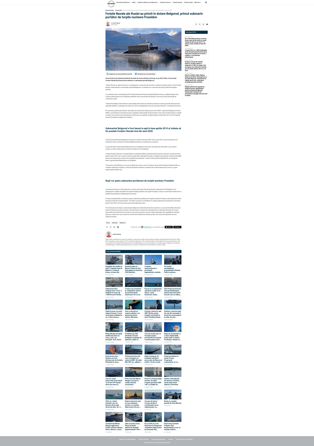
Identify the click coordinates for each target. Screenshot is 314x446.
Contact (170, 439)
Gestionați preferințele (158, 439)
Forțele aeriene (177, 2)
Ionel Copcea (116, 23)
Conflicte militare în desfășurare (147, 2)
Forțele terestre (165, 2)
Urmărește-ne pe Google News (146, 74)
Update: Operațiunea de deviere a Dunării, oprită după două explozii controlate (171, 382)
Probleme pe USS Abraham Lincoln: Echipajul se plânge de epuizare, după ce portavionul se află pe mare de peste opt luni (133, 337)
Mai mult (197, 2)
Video (134, 2)
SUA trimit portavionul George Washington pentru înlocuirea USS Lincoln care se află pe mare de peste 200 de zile (172, 292)
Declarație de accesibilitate (184, 439)
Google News (148, 227)
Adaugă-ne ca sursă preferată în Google (120, 74)
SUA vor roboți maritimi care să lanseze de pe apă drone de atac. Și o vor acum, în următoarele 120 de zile (113, 404)
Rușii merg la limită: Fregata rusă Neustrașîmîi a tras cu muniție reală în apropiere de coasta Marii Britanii (172, 426)
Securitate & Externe (122, 2)
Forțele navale (188, 2)
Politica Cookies (144, 439)
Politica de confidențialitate (127, 439)
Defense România (109, 10)
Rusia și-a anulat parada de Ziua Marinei (172, 402)
